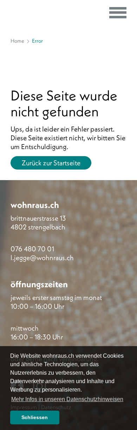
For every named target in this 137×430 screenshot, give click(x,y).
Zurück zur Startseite (50, 162)
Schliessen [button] (34, 417)
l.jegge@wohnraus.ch (42, 257)
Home (17, 40)
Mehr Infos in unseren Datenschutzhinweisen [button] (67, 399)
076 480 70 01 (32, 248)
